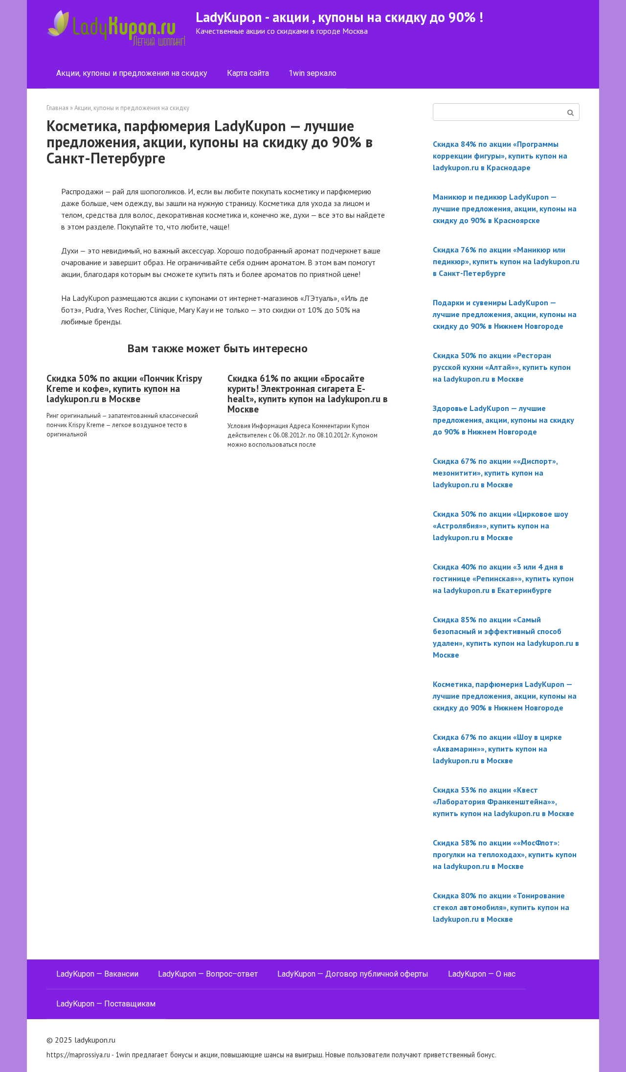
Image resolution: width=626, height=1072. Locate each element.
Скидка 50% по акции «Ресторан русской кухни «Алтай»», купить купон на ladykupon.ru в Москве (502, 367)
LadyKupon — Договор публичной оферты (352, 974)
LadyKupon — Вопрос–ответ (208, 974)
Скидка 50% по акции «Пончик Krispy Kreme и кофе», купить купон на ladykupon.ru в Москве (124, 388)
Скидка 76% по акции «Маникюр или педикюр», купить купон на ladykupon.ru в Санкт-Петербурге (506, 261)
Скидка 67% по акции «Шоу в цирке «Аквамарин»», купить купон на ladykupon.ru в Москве (497, 748)
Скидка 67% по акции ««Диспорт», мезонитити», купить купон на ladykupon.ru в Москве (495, 472)
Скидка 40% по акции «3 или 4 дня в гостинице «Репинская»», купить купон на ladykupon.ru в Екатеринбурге (503, 578)
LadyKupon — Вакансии (97, 974)
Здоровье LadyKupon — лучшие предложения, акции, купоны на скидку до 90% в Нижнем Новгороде (503, 419)
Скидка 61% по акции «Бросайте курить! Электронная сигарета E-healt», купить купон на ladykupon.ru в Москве (307, 393)
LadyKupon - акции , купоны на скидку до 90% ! (339, 17)
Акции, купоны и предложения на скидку (131, 73)
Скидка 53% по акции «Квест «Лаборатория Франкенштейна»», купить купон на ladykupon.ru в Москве (503, 801)
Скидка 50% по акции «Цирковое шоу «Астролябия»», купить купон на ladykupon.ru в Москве (500, 525)
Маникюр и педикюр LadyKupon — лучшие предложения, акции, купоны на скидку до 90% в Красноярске (505, 208)
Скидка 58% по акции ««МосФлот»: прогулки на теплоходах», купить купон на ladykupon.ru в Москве (505, 854)
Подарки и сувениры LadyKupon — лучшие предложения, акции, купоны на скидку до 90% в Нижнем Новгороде (505, 314)
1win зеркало (312, 73)
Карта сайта (248, 73)
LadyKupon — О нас (481, 974)
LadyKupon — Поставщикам (106, 1003)
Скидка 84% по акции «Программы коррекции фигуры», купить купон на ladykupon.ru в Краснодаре (500, 155)
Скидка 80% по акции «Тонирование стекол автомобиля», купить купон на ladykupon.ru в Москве (501, 907)
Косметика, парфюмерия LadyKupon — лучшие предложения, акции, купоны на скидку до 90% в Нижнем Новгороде (505, 695)
